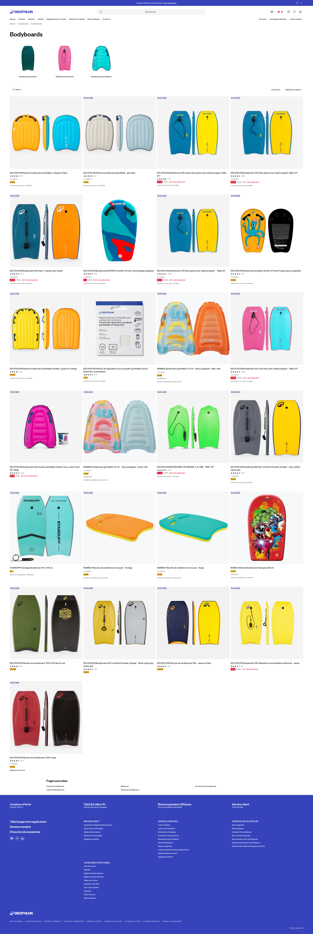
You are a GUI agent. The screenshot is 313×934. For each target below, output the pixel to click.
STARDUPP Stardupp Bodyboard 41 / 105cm (31, 568)
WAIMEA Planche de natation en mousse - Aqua (180, 568)
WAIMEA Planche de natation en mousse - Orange (107, 568)
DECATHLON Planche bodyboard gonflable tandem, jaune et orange (43, 368)
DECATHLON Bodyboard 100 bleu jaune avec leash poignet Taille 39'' (264, 173)
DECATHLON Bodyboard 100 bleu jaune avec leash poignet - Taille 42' (191, 271)
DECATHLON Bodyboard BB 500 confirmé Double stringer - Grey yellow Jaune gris (266, 468)
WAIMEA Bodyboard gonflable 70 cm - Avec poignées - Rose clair (115, 467)
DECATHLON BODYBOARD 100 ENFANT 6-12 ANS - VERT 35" (185, 467)
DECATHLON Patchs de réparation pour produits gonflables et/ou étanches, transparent (115, 370)
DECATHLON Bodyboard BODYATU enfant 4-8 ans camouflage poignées (118, 271)
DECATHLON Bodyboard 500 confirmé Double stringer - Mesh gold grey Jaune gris (118, 664)
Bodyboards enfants (65, 77)
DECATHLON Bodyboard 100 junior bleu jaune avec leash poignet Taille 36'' (192, 174)
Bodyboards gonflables (101, 77)
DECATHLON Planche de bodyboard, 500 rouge (33, 757)
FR (282, 12)
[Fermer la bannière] (301, 3)
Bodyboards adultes (28, 77)
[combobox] (294, 90)
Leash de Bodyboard (55, 790)
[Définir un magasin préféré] (272, 12)
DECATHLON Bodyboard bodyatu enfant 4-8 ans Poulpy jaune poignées (266, 271)
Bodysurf (125, 786)
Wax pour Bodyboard (130, 790)
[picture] (46, 132)
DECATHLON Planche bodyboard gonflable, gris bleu (109, 173)
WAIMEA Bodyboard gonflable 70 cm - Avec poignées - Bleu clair (189, 368)
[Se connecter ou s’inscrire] (294, 12)
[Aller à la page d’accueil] (21, 12)
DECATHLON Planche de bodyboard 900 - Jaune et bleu (184, 663)
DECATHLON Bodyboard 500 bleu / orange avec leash (36, 271)
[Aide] (288, 12)
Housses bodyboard (55, 786)
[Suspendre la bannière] (297, 3)
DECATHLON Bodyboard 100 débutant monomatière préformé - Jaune (265, 663)
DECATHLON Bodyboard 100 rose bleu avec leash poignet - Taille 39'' (264, 368)
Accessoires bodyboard (205, 786)
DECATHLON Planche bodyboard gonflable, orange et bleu (38, 173)
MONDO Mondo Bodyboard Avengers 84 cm (252, 568)
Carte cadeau (296, 19)
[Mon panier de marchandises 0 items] (300, 12)
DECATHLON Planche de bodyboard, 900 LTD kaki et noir (37, 663)
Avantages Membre (278, 19)
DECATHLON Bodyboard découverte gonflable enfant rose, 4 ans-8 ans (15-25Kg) (45, 468)
